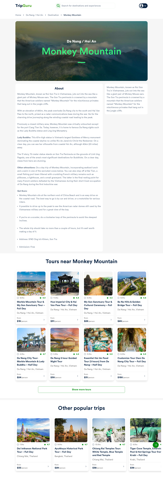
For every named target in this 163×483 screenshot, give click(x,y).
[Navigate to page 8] (93, 477)
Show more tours (81, 389)
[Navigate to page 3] (78, 477)
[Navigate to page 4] (81, 477)
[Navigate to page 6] (87, 477)
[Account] (143, 5)
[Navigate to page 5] (84, 477)
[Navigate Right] (156, 445)
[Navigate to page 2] (75, 477)
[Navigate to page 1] (71, 477)
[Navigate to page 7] (90, 477)
